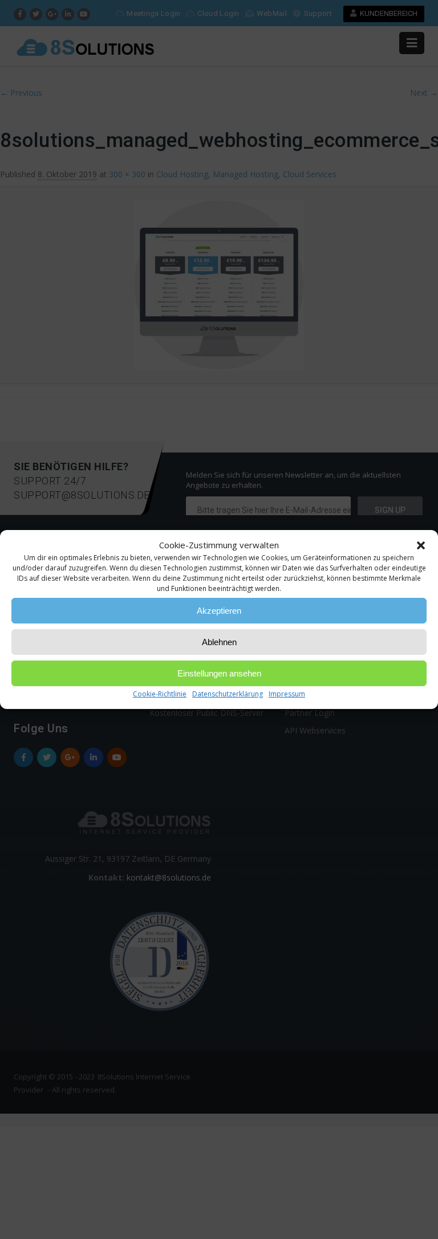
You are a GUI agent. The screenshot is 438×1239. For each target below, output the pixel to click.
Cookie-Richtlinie (159, 694)
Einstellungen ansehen (219, 673)
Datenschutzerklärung (227, 694)
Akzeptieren (219, 611)
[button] (421, 545)
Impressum (287, 694)
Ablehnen (219, 642)
